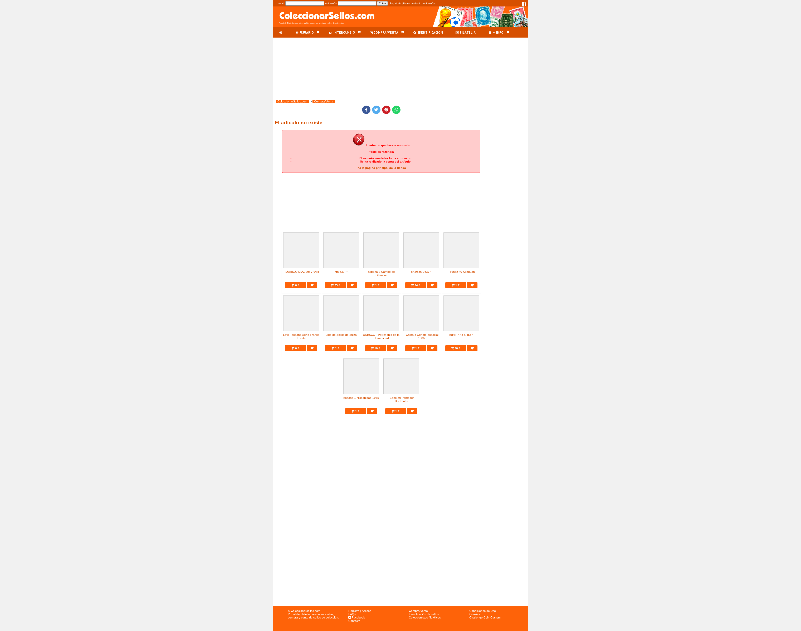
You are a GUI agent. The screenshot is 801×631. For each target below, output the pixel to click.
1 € (376, 285)
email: (281, 3)
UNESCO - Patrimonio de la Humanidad (381, 336)
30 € (457, 348)
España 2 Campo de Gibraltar (381, 273)
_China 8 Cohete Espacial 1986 (421, 336)
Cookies (474, 614)
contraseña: (330, 3)
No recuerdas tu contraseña (419, 3)
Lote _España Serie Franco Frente (301, 336)
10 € (377, 348)
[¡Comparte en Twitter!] (376, 110)
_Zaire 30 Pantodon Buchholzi (401, 399)
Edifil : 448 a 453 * (461, 334)
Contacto (354, 620)
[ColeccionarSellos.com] (281, 32)
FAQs (352, 614)
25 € (337, 285)
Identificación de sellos (424, 614)
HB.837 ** (341, 271)
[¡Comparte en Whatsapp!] (396, 110)
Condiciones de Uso (482, 610)
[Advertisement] (400, 67)
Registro (353, 610)
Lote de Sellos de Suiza (341, 334)
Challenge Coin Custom (485, 617)
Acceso (366, 610)
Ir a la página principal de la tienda (381, 167)
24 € (417, 285)
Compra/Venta (418, 610)
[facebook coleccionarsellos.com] (524, 4)
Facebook (358, 617)
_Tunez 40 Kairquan (461, 271)
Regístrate (395, 3)
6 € (296, 285)
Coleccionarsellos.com (305, 610)
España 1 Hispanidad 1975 (361, 397)
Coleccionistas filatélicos (425, 617)
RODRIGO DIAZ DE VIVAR (301, 271)
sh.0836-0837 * (421, 271)
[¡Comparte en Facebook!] (366, 110)
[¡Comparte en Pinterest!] (386, 110)
